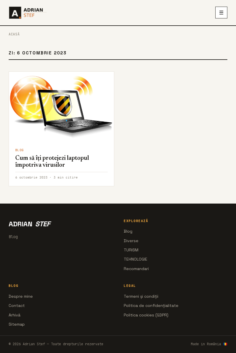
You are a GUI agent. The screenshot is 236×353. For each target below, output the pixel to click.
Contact (17, 305)
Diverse (131, 240)
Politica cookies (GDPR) (146, 315)
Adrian (29, 223)
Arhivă (14, 315)
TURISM (131, 250)
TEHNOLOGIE (135, 259)
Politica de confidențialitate (151, 305)
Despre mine (21, 296)
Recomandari (136, 268)
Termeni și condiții (141, 296)
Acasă (14, 34)
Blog (128, 231)
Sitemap (17, 324)
